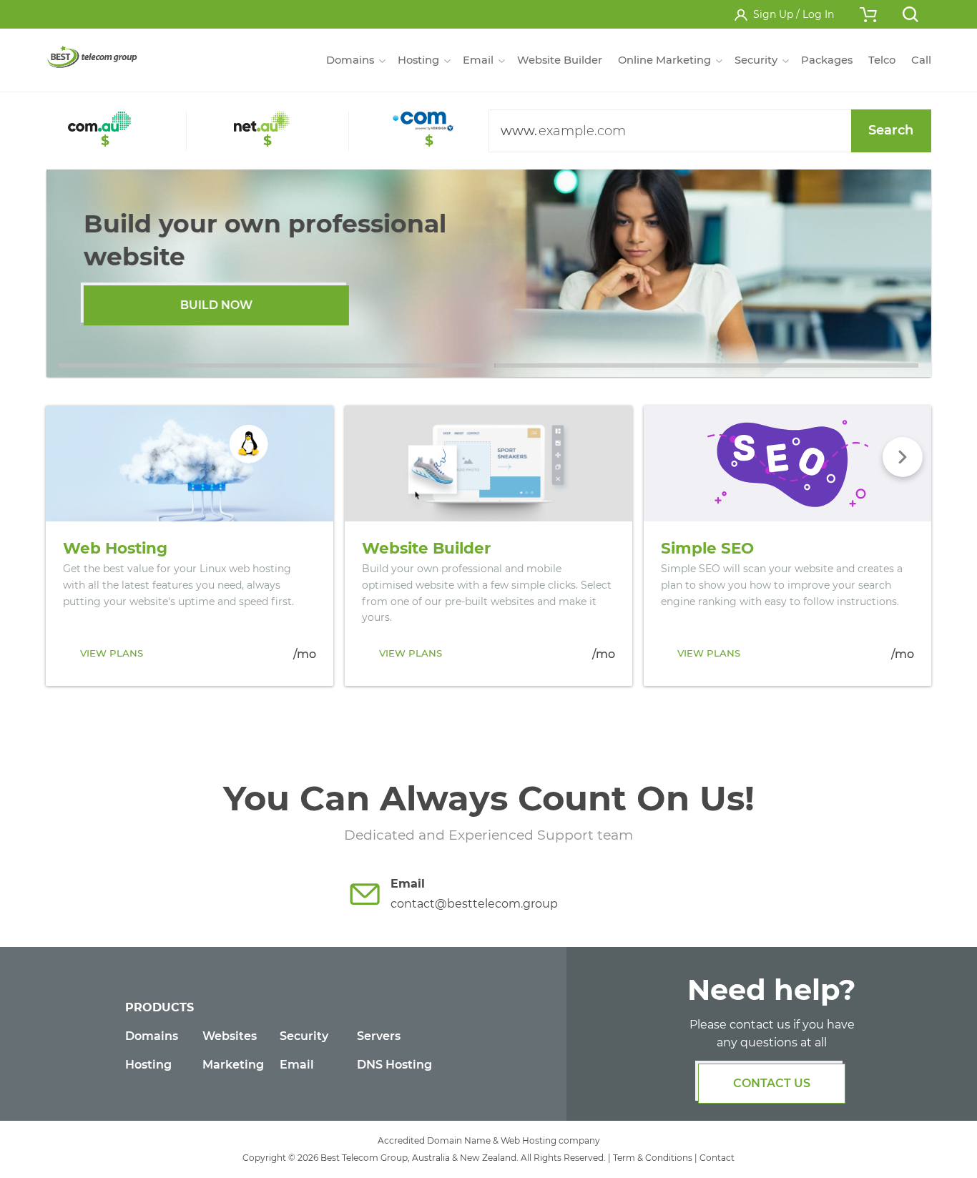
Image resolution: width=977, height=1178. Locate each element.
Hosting (148, 1064)
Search (890, 130)
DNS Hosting (394, 1064)
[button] (271, 365)
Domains (151, 1036)
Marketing (233, 1064)
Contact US (771, 1083)
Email (297, 1064)
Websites (229, 1036)
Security (304, 1036)
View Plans (111, 653)
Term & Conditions (652, 1157)
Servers (379, 1036)
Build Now (216, 305)
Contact (717, 1157)
